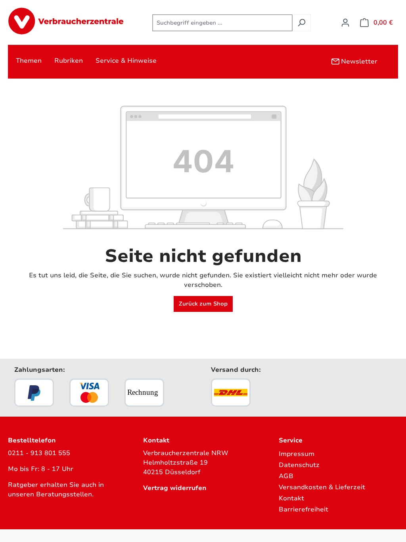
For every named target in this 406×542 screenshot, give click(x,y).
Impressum (296, 454)
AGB (286, 476)
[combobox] (222, 22)
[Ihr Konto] (345, 23)
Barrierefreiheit (303, 509)
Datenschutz (299, 465)
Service (291, 440)
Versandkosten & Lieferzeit (322, 487)
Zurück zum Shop (203, 304)
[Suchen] (301, 22)
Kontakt (291, 498)
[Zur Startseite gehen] (67, 21)
